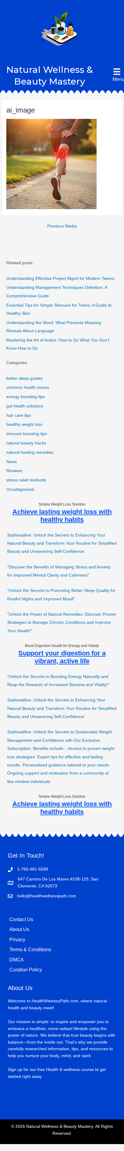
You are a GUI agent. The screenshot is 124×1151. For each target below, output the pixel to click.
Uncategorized (20, 489)
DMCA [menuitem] (16, 959)
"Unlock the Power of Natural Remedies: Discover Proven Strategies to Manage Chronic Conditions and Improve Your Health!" (61, 622)
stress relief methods (26, 480)
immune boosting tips (26, 434)
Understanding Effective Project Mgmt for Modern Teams (60, 278)
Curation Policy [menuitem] (25, 969)
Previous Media (62, 226)
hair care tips (18, 415)
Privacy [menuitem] (17, 939)
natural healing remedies (30, 452)
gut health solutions (24, 406)
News (11, 461)
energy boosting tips (25, 396)
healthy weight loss (24, 424)
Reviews (14, 471)
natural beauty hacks (26, 443)
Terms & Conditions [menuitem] (30, 949)
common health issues (27, 387)
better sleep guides (24, 378)
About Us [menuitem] (19, 929)
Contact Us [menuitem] (21, 919)
